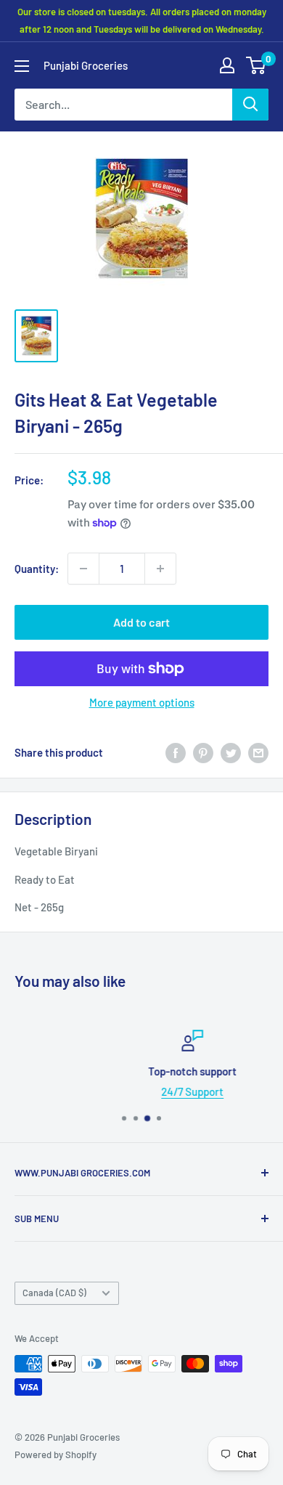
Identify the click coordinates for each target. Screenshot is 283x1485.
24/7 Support (151, 1091)
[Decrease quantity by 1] (83, 568)
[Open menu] (22, 66)
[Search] (250, 105)
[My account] (227, 65)
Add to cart (141, 622)
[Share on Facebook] (175, 752)
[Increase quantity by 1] (160, 568)
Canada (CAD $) (54, 1292)
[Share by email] (258, 752)
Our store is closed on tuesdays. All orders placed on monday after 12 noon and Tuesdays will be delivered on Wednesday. (141, 20)
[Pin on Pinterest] (203, 752)
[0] (256, 65)
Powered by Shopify (56, 1454)
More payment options (141, 702)
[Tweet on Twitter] (231, 752)
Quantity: (37, 568)
